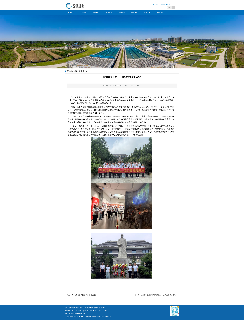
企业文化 (147, 12)
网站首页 (71, 12)
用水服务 (109, 12)
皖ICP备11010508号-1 (78, 314)
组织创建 (122, 12)
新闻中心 (96, 12)
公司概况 (84, 12)
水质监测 (160, 12)
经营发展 (134, 12)
